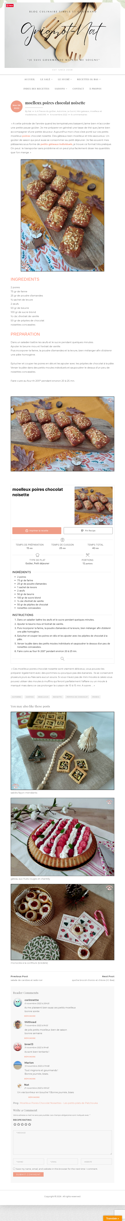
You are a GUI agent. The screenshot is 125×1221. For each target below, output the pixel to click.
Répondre (30, 1016)
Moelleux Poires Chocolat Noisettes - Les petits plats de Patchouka (59, 1103)
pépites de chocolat (77, 697)
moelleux (43, 697)
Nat (29, 111)
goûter (30, 697)
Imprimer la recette (38, 530)
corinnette (32, 1000)
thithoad (30, 1022)
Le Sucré (71, 111)
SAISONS (42, 114)
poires (95, 697)
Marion (29, 1062)
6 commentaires (79, 114)
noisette (57, 697)
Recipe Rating (22, 1120)
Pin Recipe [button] (89, 530)
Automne (61, 111)
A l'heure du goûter (46, 111)
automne (16, 697)
